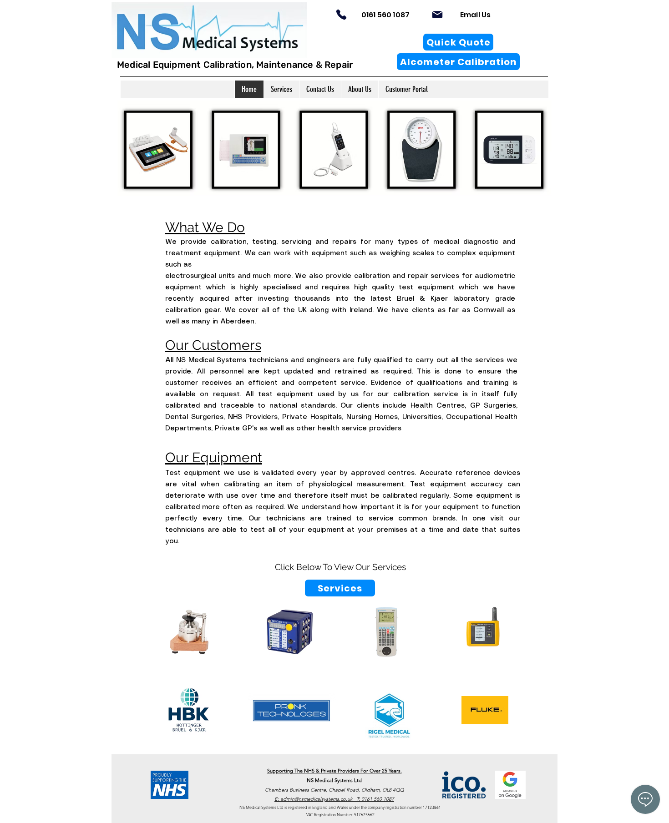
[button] (281, 89)
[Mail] (437, 14)
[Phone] (341, 14)
